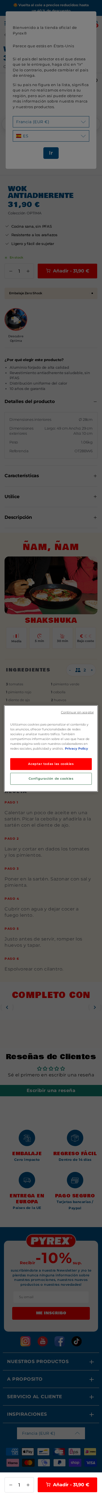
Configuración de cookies (51, 779)
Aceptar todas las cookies (51, 764)
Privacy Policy (76, 748)
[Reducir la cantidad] (10, 1484)
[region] (51, 748)
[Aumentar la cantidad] (28, 1484)
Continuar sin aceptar (77, 712)
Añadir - (70, 1484)
